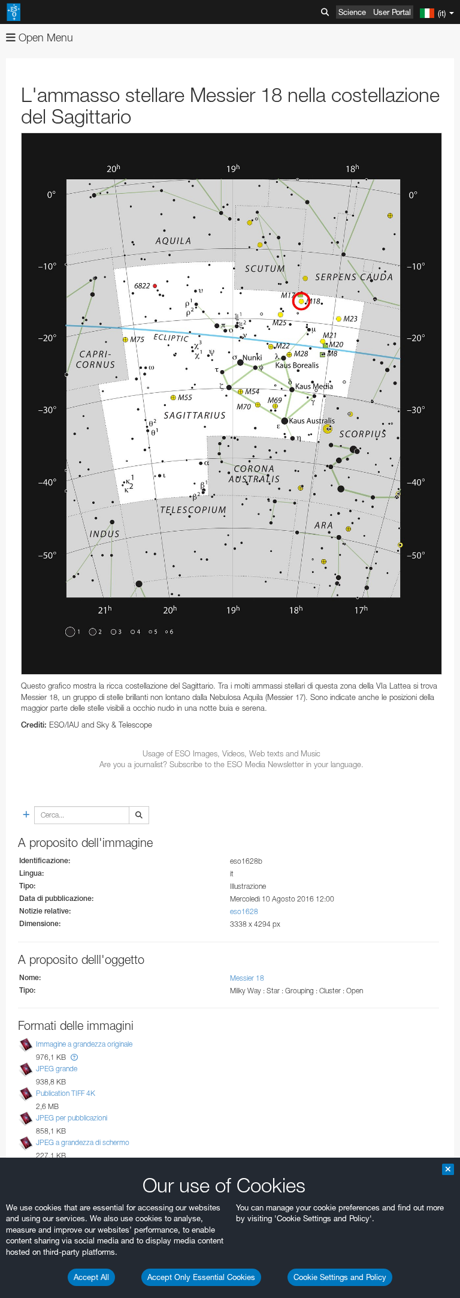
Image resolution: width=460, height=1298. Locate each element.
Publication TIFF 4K (65, 1093)
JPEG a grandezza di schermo (82, 1142)
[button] (74, 1057)
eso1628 (244, 911)
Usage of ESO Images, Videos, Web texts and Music (231, 753)
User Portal (392, 12)
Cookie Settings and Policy (339, 1277)
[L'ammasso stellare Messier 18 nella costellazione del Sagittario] (231, 403)
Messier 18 (247, 978)
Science (352, 12)
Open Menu (44, 37)
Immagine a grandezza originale (84, 1043)
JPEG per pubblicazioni (71, 1117)
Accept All (91, 1277)
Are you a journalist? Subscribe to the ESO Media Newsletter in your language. (231, 764)
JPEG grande (56, 1068)
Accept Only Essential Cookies (201, 1277)
